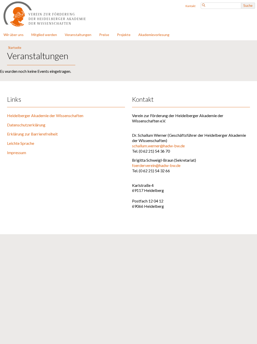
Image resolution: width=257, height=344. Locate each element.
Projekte (124, 34)
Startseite (14, 48)
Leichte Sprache (20, 143)
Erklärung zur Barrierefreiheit (32, 133)
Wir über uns (14, 34)
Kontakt (190, 6)
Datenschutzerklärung (26, 124)
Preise (104, 34)
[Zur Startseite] (51, 26)
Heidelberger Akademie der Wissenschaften (45, 115)
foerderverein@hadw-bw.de (156, 165)
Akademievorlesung (153, 34)
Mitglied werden (44, 34)
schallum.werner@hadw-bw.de (158, 145)
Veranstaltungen (78, 34)
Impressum (16, 152)
